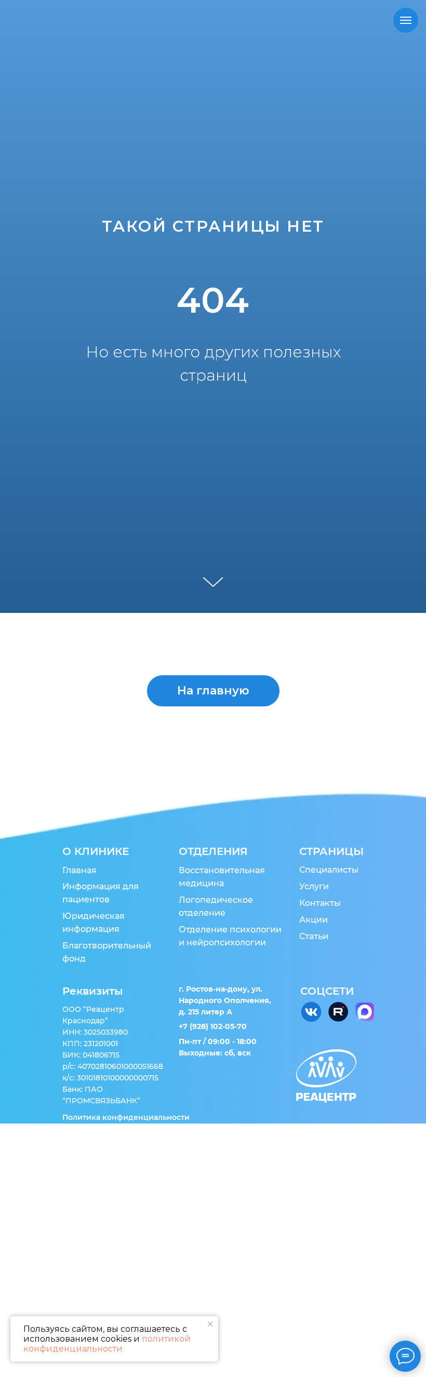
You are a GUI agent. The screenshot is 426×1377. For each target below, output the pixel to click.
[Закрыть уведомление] (210, 1324)
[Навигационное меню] (405, 20)
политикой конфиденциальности (107, 1344)
